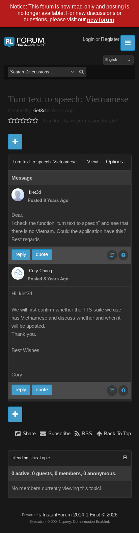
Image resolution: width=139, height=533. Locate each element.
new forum (100, 20)
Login (88, 39)
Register (110, 39)
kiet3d (39, 110)
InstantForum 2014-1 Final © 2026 (80, 514)
